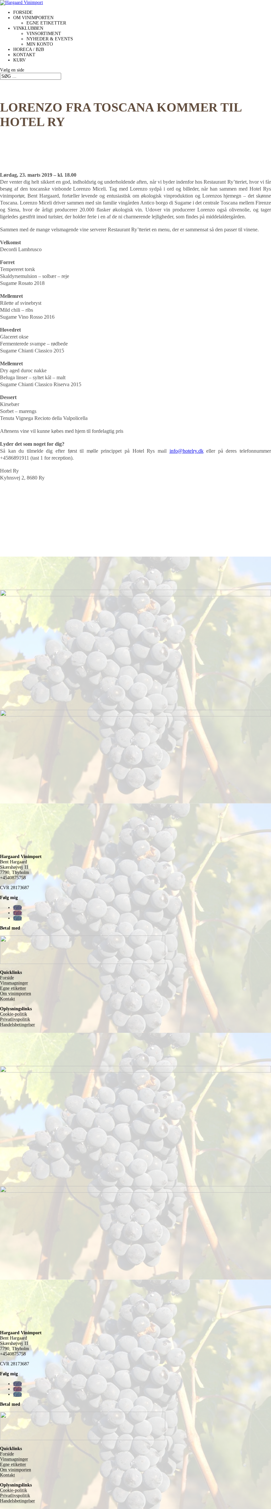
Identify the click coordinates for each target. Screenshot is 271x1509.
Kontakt (24, 54)
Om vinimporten (33, 17)
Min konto (39, 44)
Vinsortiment (43, 33)
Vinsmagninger (14, 983)
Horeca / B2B (28, 49)
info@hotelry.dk (187, 451)
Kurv (19, 60)
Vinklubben (28, 28)
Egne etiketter (46, 23)
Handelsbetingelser (17, 1024)
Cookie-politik (13, 1014)
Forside (23, 12)
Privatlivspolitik (15, 1019)
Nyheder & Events (49, 38)
